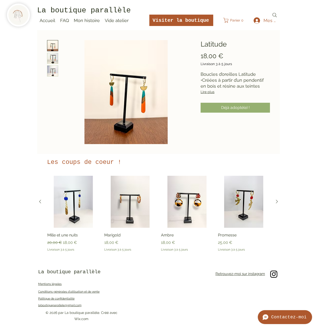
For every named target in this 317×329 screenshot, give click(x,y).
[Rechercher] (274, 15)
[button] (235, 20)
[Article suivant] (277, 201)
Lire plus (207, 92)
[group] (158, 214)
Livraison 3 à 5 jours (216, 64)
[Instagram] (274, 274)
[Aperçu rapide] (73, 202)
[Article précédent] (40, 201)
